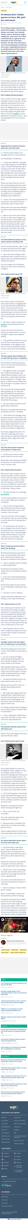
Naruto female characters (18, 952)
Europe (2, 987)
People (2, 1035)
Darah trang (5, 952)
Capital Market (4, 1021)
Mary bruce (23, 949)
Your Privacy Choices (15, 1219)
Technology (3, 1088)
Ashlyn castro (5, 949)
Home (2, 7)
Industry (3, 1063)
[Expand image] (26, 57)
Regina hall (15, 949)
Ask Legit (8, 7)
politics (16, 114)
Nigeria (2, 1051)
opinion (4, 324)
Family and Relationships (6, 1043)
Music (2, 996)
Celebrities (3, 1004)
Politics (2, 1012)
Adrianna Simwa (18, 22)
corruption (5, 494)
